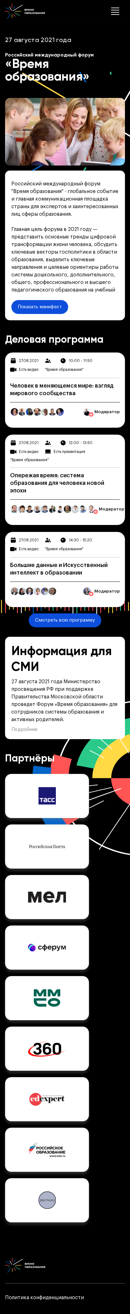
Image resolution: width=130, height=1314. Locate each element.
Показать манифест (40, 306)
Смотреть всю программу (65, 620)
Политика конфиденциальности (44, 1297)
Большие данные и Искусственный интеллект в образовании (59, 569)
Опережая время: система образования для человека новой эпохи (57, 483)
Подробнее (24, 729)
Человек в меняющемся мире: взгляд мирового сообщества (62, 389)
